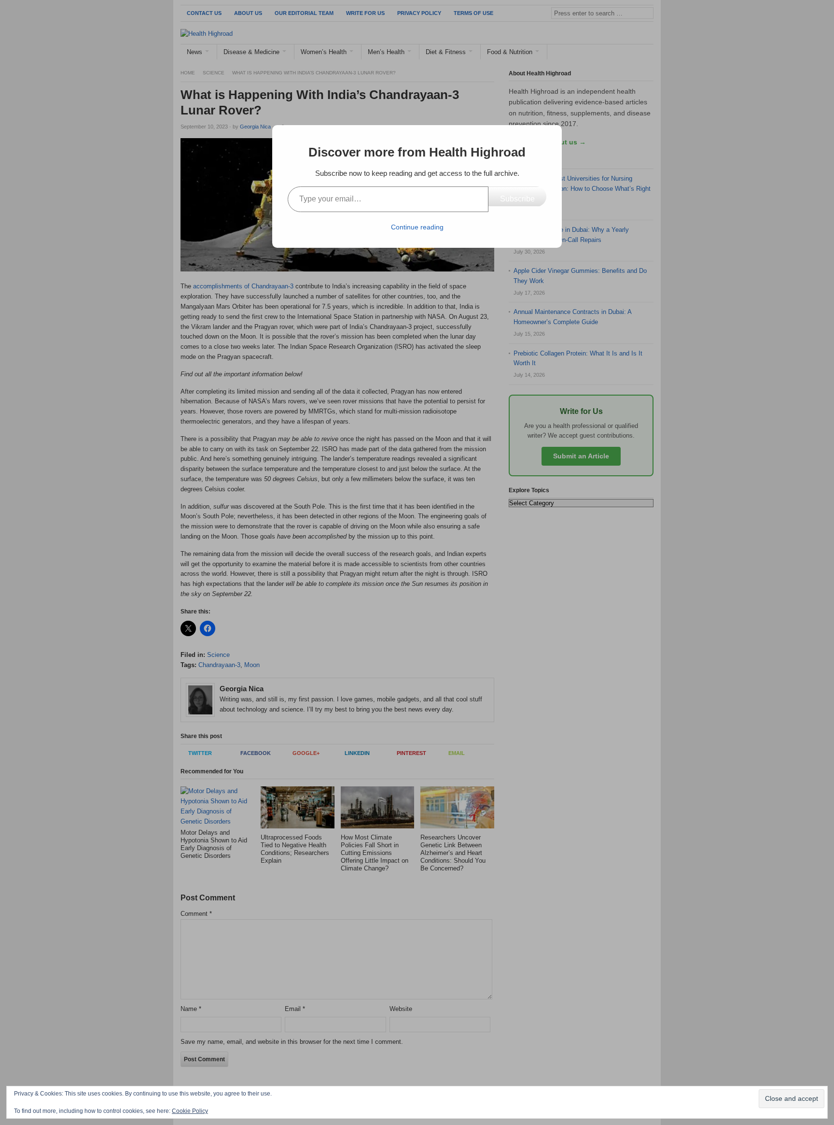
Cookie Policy (190, 1111)
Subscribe (517, 199)
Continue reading (417, 227)
